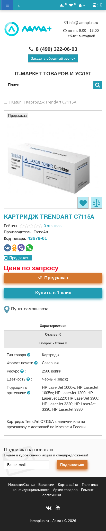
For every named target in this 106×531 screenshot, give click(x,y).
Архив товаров (65, 490)
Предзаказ (56, 277)
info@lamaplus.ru (83, 22)
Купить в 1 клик (53, 292)
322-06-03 (56, 49)
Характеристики (53, 326)
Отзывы (53, 334)
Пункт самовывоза (29, 308)
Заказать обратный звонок (53, 58)
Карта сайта (68, 484)
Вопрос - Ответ (53, 343)
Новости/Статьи (21, 484)
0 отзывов (52, 226)
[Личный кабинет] (82, 5)
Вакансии (46, 484)
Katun (16, 102)
